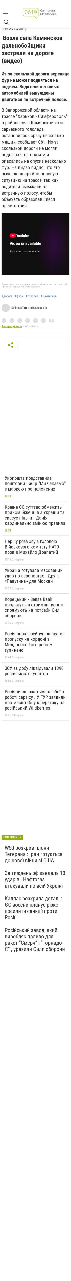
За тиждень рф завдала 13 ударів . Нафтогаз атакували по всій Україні (35, 879)
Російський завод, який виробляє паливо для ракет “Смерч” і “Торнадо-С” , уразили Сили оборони (35, 940)
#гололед (32, 296)
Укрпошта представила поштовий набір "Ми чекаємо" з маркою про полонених (35, 483)
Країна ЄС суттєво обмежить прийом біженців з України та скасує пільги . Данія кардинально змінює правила (35, 515)
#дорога (7, 296)
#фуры (19, 296)
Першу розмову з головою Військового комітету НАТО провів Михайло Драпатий (32, 547)
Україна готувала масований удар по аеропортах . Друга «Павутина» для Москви (34, 576)
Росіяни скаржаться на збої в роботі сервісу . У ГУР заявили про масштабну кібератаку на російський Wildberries (35, 700)
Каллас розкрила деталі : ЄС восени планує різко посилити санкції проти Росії (33, 908)
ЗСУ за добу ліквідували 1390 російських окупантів (34, 671)
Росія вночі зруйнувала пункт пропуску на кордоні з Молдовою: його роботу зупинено (34, 642)
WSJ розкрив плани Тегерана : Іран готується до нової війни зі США (33, 854)
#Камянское (49, 296)
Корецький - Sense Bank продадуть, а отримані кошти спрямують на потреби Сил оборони (34, 607)
